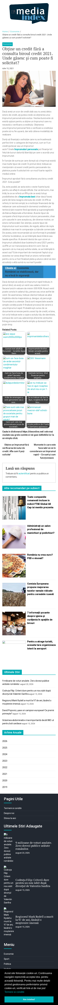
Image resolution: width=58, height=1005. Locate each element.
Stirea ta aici (10, 818)
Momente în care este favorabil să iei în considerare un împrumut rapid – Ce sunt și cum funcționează (43, 451)
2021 (4, 774)
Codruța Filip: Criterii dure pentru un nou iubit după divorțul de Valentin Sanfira (32, 883)
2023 (4, 761)
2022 (4, 767)
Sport (6, 959)
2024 (4, 754)
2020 (4, 780)
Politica (7, 964)
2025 (4, 747)
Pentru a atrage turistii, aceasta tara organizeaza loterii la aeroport (41, 645)
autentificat (24, 473)
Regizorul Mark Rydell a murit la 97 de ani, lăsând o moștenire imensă (34, 920)
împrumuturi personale (26, 149)
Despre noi (9, 813)
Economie (7, 44)
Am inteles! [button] (29, 999)
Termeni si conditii (14, 992)
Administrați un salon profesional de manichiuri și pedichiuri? (40, 529)
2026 (4, 741)
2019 (4, 787)
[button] (25, 992)
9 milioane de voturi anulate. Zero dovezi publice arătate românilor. (33, 846)
